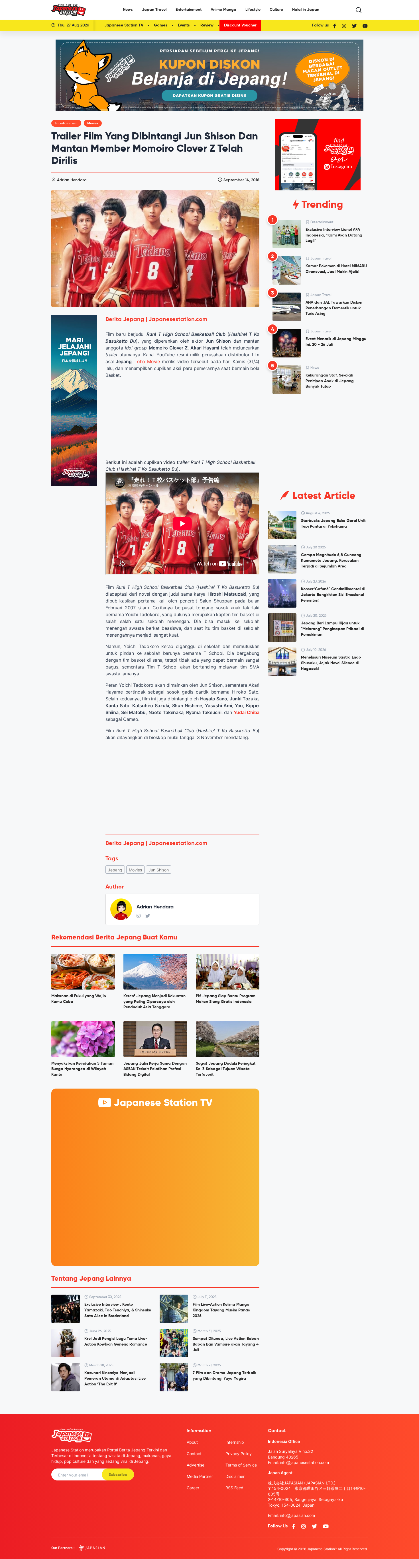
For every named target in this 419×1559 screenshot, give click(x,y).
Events (184, 25)
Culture (276, 10)
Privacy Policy (238, 1453)
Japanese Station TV (123, 25)
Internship (234, 1442)
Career (193, 1487)
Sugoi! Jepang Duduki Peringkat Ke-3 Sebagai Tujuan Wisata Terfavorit (225, 1069)
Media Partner (200, 1476)
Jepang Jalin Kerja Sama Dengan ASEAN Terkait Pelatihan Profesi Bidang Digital (155, 1069)
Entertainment (189, 10)
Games (160, 25)
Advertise (195, 1465)
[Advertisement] (182, 787)
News (128, 10)
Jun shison (159, 869)
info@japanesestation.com (304, 1462)
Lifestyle (253, 10)
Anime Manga (223, 10)
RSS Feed (234, 1487)
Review (206, 25)
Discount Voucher (240, 25)
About (192, 1442)
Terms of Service (241, 1465)
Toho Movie (147, 361)
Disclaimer (235, 1476)
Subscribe (118, 1475)
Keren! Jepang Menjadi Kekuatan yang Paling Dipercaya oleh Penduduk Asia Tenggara (154, 1001)
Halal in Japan (305, 10)
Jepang (115, 869)
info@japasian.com (297, 1515)
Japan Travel (154, 10)
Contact (194, 1453)
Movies (92, 123)
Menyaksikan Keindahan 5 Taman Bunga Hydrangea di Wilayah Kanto (82, 1069)
